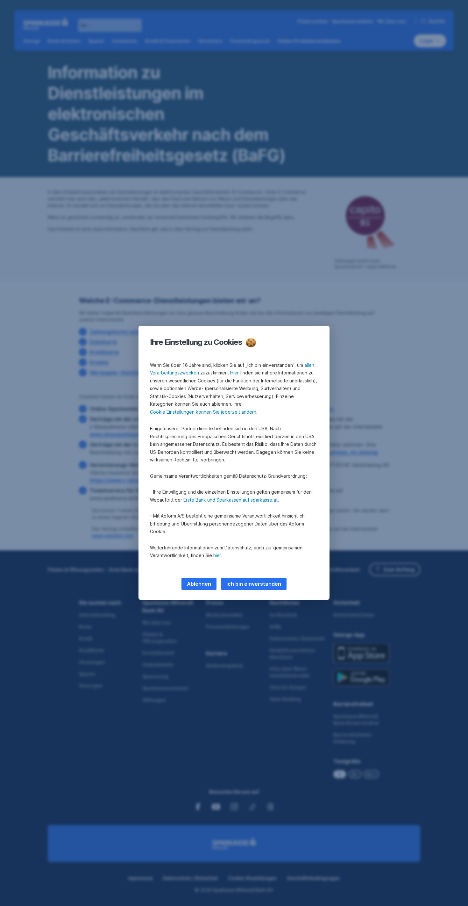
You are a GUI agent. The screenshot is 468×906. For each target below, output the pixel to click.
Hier (234, 372)
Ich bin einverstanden (253, 584)
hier (217, 555)
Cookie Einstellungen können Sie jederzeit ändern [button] (203, 412)
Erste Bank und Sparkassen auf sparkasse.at (230, 500)
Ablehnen (199, 584)
